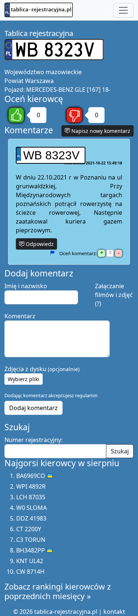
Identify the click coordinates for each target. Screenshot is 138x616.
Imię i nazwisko (25, 286)
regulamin (86, 395)
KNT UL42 (29, 561)
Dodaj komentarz (33, 408)
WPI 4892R (31, 486)
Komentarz (19, 316)
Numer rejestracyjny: (33, 440)
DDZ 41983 (31, 518)
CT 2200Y (28, 529)
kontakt (114, 612)
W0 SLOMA (31, 508)
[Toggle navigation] (123, 10)
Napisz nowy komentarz (100, 130)
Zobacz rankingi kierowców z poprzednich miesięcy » (57, 591)
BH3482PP (30, 550)
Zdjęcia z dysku (41, 369)
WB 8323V (51, 155)
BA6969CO (30, 476)
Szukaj (120, 451)
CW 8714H (30, 572)
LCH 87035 (30, 497)
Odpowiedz (39, 243)
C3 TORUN (30, 540)
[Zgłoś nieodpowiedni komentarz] (52, 253)
